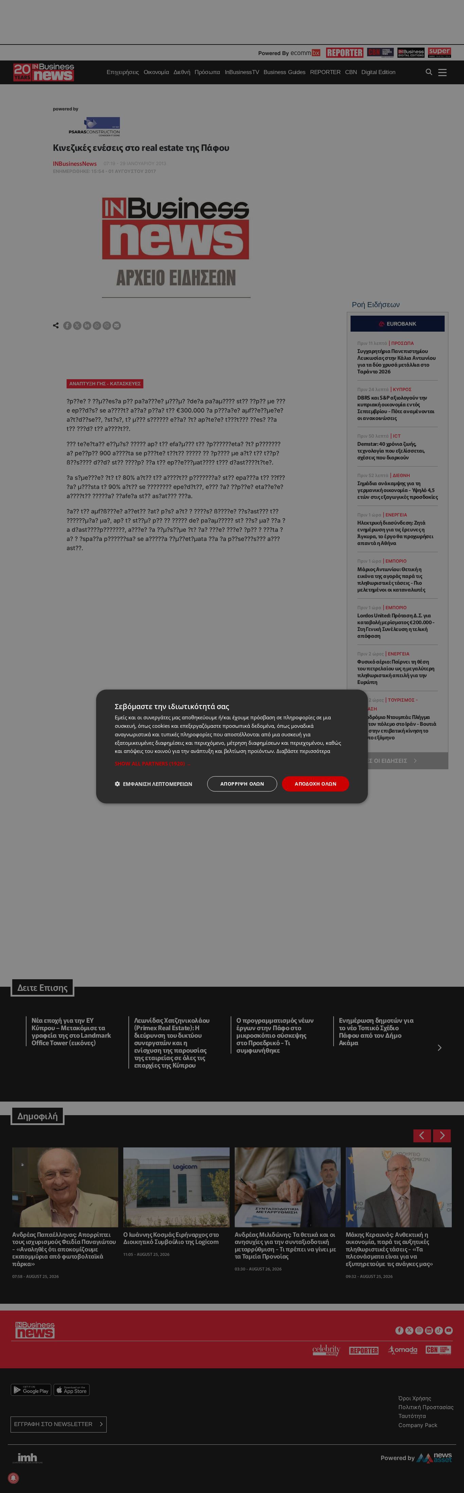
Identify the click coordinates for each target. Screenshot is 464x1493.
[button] (232, 763)
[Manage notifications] (13, 1478)
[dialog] (232, 747)
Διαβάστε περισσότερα (303, 751)
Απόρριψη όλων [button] (242, 783)
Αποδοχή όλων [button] (315, 783)
